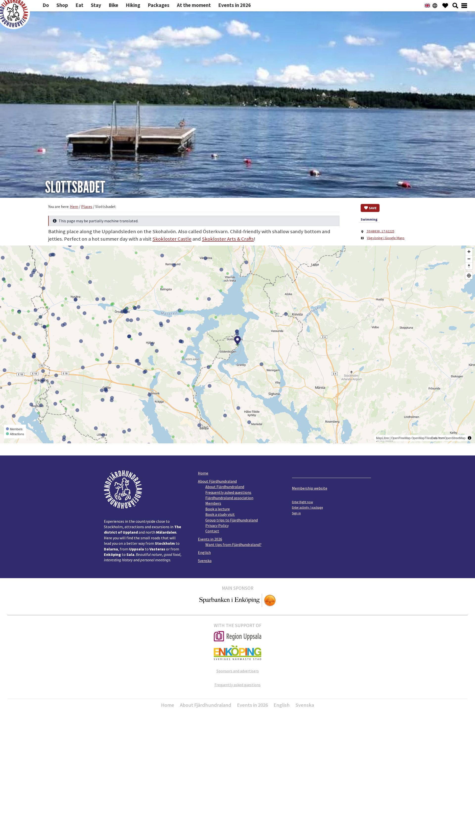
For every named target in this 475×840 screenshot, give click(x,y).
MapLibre (382, 438)
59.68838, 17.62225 (380, 231)
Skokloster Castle (171, 239)
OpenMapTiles (421, 438)
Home (203, 473)
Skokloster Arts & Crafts (228, 239)
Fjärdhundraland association (229, 497)
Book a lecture (217, 508)
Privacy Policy (217, 525)
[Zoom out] (469, 258)
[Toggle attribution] (470, 438)
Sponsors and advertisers (237, 670)
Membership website (309, 488)
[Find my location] (469, 275)
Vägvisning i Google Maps (385, 238)
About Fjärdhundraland (217, 481)
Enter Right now (302, 502)
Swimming (369, 219)
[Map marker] (237, 341)
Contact (212, 530)
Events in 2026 (210, 539)
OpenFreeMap (401, 438)
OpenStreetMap (455, 438)
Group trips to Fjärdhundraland (231, 520)
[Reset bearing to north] (469, 266)
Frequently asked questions (228, 492)
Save (373, 208)
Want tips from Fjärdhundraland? (233, 544)
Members (213, 503)
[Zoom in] (469, 251)
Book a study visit (220, 514)
